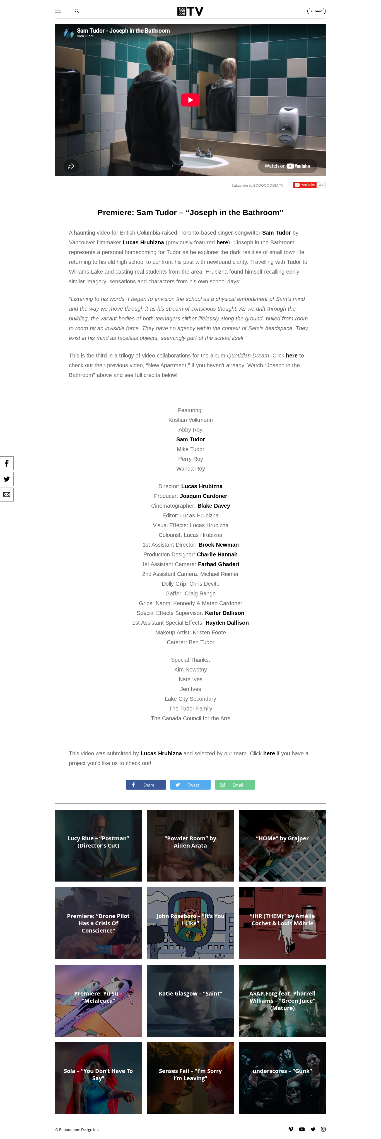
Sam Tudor (276, 233)
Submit (316, 11)
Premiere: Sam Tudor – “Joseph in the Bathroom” (190, 212)
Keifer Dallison (224, 613)
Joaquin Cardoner (203, 496)
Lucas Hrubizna (143, 242)
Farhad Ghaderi (218, 564)
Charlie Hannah (217, 554)
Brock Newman (219, 545)
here (222, 242)
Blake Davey (213, 506)
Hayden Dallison (227, 623)
